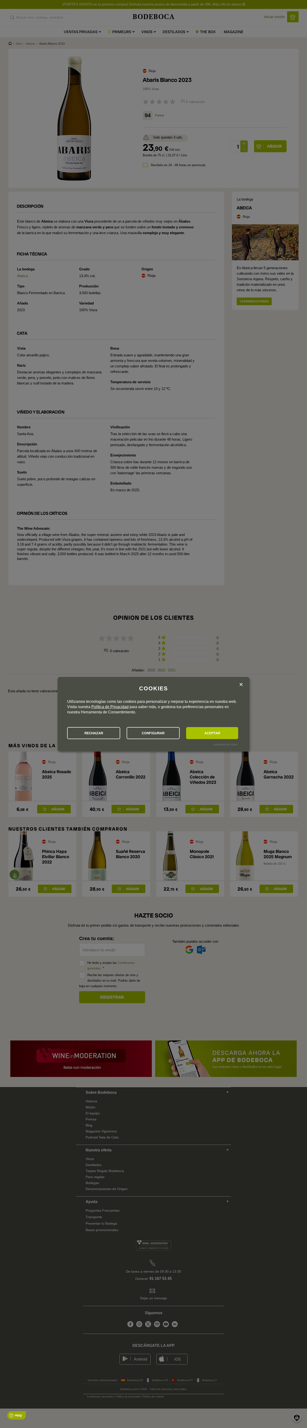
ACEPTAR (212, 733)
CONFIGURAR (153, 733)
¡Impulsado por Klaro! (225, 744)
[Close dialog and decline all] (241, 685)
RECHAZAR (93, 733)
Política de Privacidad (110, 707)
